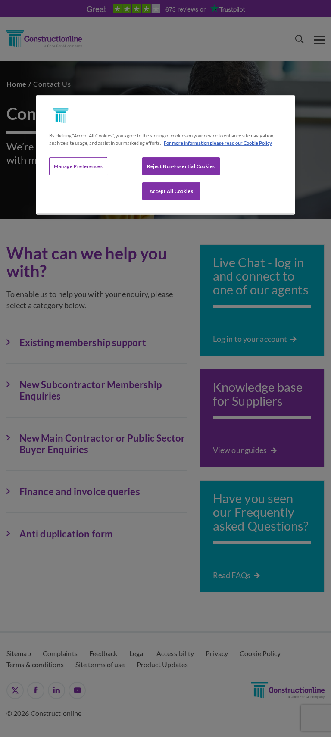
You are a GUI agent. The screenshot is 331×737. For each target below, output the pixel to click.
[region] (165, 155)
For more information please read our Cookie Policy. (218, 142)
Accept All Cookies (171, 191)
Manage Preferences (78, 166)
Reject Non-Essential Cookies (181, 166)
